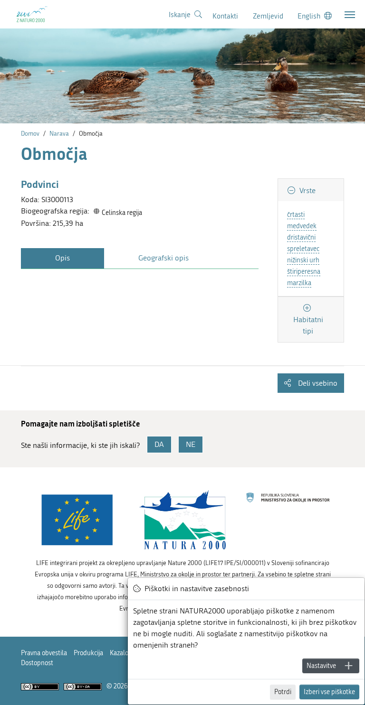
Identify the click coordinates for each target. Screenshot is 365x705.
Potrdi (282, 692)
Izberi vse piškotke (329, 692)
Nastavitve (321, 666)
